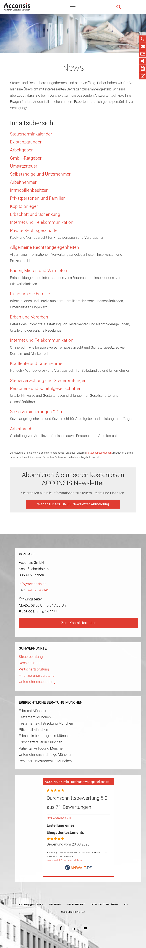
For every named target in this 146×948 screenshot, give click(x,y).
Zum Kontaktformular (78, 623)
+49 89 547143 (37, 590)
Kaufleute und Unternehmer (37, 363)
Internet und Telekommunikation (41, 222)
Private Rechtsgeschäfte (34, 230)
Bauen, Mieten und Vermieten (38, 270)
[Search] (118, 7)
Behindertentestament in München (45, 761)
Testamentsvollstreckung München (46, 723)
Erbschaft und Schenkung (35, 214)
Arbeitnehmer (23, 182)
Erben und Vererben (29, 317)
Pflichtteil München (33, 730)
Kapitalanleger (24, 206)
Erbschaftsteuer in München (40, 742)
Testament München (35, 717)
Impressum (55, 904)
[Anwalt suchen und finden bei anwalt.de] (78, 869)
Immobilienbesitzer (29, 190)
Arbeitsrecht (22, 428)
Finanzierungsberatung (36, 675)
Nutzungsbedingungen (99, 452)
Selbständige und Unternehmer (40, 174)
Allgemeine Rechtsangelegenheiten (44, 247)
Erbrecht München (33, 711)
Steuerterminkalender (31, 134)
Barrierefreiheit (75, 904)
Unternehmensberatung (37, 682)
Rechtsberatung (31, 663)
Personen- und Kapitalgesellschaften (46, 388)
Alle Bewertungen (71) (59, 817)
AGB (126, 904)
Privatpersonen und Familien (38, 198)
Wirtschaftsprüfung (34, 669)
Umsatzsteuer (23, 166)
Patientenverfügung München (41, 748)
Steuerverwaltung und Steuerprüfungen (48, 380)
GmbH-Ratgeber (25, 158)
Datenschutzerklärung (104, 904)
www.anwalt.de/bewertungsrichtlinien (64, 860)
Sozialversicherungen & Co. (36, 411)
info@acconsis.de (32, 584)
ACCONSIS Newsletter (31, 904)
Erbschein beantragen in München (45, 736)
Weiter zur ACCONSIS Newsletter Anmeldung (73, 504)
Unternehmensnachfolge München (45, 755)
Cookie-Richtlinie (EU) (73, 912)
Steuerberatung (31, 657)
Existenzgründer (25, 142)
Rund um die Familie (30, 293)
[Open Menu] (72, 8)
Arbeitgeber (21, 150)
